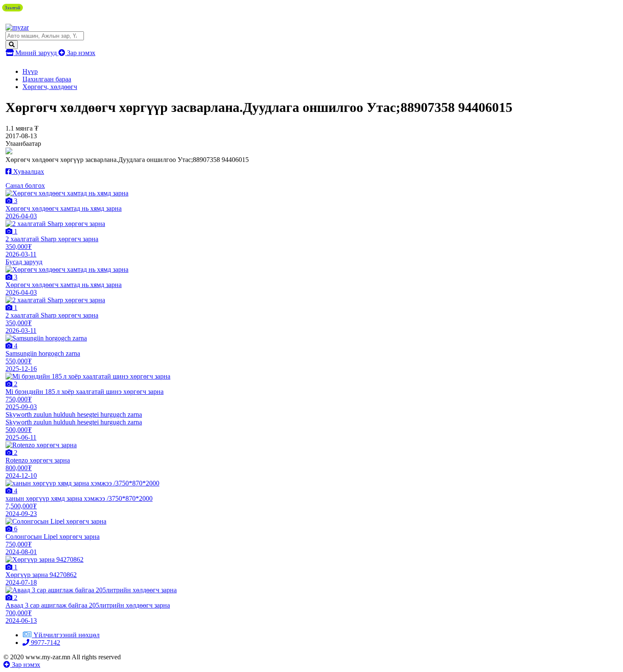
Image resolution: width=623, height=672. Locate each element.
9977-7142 (44, 642)
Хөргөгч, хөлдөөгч (49, 86)
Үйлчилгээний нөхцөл (66, 635)
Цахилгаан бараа (46, 79)
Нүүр (30, 71)
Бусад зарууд (24, 261)
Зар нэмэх (80, 52)
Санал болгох (25, 185)
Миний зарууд (36, 52)
